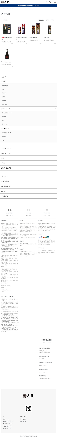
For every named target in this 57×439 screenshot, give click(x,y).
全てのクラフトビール (7, 112)
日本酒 (7, 8)
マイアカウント (23, 416)
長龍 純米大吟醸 (33, 37)
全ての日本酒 (5, 85)
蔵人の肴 (4, 136)
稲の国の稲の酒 (5, 186)
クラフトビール (5, 108)
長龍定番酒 (4, 196)
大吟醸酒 (12, 8)
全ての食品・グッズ (6, 132)
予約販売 (4, 116)
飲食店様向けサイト (7, 426)
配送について (6, 419)
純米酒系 (4, 100)
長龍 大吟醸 (46, 37)
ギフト (3, 163)
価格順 (47, 20)
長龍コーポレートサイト (8, 428)
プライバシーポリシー (8, 423)
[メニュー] (55, 2)
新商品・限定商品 (6, 168)
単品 (3, 120)
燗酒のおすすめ (5, 153)
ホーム (2, 8)
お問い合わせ (23, 421)
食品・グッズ (5, 128)
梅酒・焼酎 (4, 104)
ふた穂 (3, 191)
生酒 (3, 89)
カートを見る (23, 419)
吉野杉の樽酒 (5, 181)
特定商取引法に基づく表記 (8, 421)
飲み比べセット (5, 124)
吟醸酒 (3, 96)
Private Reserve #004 (6, 62)
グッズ (3, 140)
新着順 (52, 20)
